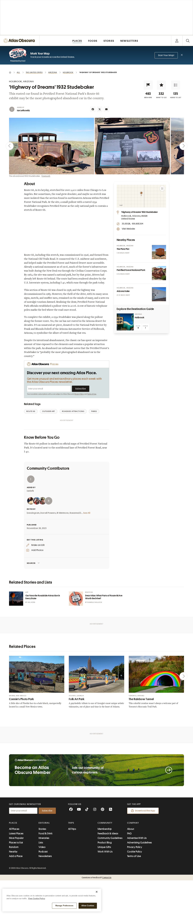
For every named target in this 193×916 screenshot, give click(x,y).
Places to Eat (16, 842)
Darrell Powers (48, 513)
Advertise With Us (137, 838)
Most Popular (16, 838)
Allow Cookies (87, 906)
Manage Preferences (64, 906)
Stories (42, 829)
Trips (71, 823)
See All (86, 513)
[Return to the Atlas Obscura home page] (20, 40)
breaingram (33, 513)
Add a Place (16, 856)
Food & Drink (45, 833)
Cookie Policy (134, 851)
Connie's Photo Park (21, 699)
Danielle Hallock (94, 602)
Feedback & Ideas (108, 833)
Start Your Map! (166, 55)
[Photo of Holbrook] (125, 321)
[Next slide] (183, 146)
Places (13, 823)
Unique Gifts (104, 847)
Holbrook (139, 317)
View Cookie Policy (36, 898)
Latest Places (16, 833)
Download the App (145, 811)
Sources (31, 563)
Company (133, 823)
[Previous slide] (10, 146)
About (130, 829)
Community (105, 823)
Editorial (44, 823)
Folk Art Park (76, 699)
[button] (148, 85)
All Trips (72, 829)
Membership (105, 829)
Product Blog (105, 842)
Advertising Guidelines (139, 842)
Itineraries (44, 838)
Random (14, 847)
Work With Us (105, 851)
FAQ (129, 833)
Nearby (13, 851)
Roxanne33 (75, 513)
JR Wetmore (63, 513)
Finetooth (46, 176)
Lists (41, 842)
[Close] (97, 892)
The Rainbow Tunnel (141, 699)
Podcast (43, 851)
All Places (14, 829)
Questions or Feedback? (96, 877)
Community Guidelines (110, 838)
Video (42, 847)
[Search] (187, 40)
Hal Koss (31, 602)
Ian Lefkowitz (23, 110)
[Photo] (159, 252)
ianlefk (30, 491)
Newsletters (45, 856)
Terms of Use (91, 394)
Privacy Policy (79, 394)
